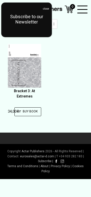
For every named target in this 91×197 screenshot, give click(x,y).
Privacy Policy (60, 166)
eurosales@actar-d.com (37, 156)
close (46, 8)
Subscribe (45, 161)
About (44, 166)
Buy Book (30, 111)
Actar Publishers (32, 151)
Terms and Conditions (22, 166)
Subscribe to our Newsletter (26, 19)
